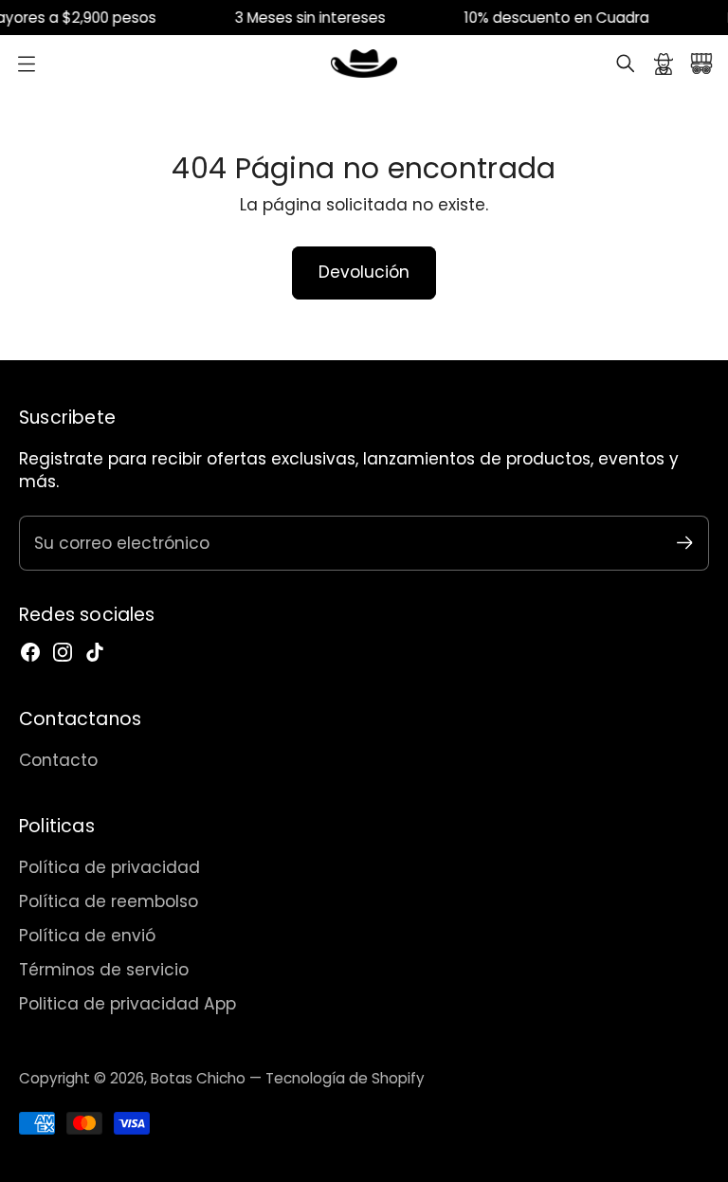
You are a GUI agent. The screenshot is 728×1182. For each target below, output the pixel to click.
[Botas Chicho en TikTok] (94, 652)
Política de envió (87, 935)
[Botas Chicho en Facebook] (30, 652)
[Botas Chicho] (364, 63)
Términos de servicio (104, 969)
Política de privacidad (109, 867)
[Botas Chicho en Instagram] (62, 652)
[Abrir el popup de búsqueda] (626, 63)
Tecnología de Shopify (345, 1078)
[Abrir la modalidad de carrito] (701, 63)
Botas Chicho (198, 1078)
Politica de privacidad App (127, 1003)
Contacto (58, 760)
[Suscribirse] (685, 542)
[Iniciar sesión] (663, 63)
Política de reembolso (108, 901)
